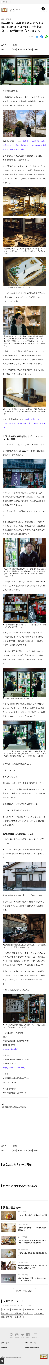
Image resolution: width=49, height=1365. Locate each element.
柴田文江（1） (7, 1313)
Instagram (17, 1337)
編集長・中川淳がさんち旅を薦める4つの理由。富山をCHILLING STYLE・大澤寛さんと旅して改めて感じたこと (24, 145)
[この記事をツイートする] (37, 36)
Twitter (22, 1337)
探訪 (14, 49)
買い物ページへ (8, 2)
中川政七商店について (32, 1348)
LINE (11, 1337)
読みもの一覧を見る (24, 1291)
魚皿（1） (18, 1317)
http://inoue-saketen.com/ (14, 1068)
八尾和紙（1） (30, 1310)
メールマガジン (35, 1337)
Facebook (28, 1337)
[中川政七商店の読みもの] (10, 10)
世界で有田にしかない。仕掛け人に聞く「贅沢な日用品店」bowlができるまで (24, 423)
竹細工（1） (39, 1313)
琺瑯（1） (18, 1313)
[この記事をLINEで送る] (46, 36)
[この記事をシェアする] (41, 36)
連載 (30, 49)
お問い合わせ (5, 1343)
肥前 (14, 45)
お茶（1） (6, 1310)
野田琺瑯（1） (7, 1317)
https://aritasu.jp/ (10, 1049)
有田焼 (36, 49)
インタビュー (22, 49)
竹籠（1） (28, 1313)
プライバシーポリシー (32, 1343)
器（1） (40, 1310)
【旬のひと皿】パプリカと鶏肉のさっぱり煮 (32, 1215)
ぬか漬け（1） (17, 1310)
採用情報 (4, 1348)
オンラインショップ (43, 11)
